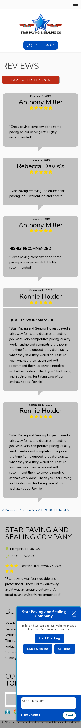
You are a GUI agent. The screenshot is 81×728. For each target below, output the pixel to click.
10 (50, 510)
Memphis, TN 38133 (24, 548)
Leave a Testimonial (30, 80)
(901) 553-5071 (42, 45)
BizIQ (24, 715)
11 (55, 510)
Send (69, 715)
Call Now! (64, 649)
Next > (64, 510)
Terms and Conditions (66, 722)
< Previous (10, 510)
